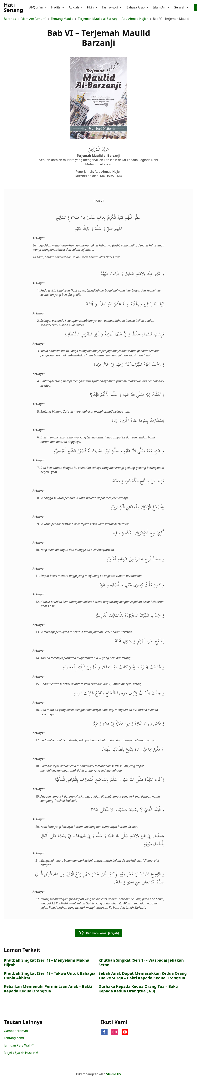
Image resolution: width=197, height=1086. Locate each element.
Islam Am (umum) (33, 19)
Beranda (10, 19)
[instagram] (114, 1032)
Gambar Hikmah (16, 1031)
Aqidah (74, 7)
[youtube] (125, 1032)
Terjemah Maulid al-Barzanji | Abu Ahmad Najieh (113, 19)
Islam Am (159, 7)
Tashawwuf (110, 7)
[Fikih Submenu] (96, 7)
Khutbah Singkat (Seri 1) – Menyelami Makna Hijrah (46, 962)
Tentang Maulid (62, 19)
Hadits (56, 7)
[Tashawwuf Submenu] (121, 7)
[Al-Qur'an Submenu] (46, 7)
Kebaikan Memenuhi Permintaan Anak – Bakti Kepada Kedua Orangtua (48, 988)
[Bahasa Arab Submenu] (147, 7)
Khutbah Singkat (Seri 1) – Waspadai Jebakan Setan (141, 962)
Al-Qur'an (36, 7)
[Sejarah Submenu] (188, 7)
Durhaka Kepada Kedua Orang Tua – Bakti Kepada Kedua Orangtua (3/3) (138, 988)
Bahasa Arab (135, 7)
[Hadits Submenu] (63, 7)
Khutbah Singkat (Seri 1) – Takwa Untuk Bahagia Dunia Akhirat (49, 975)
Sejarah (179, 7)
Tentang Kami (14, 1038)
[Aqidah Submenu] (82, 7)
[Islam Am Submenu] (169, 7)
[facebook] (104, 1032)
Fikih (90, 7)
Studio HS (113, 1074)
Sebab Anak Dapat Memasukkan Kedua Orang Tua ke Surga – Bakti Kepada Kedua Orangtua (142, 975)
